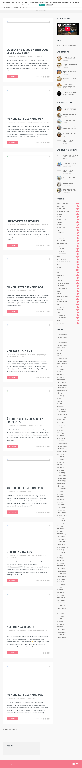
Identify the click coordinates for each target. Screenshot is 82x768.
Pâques (67, 294)
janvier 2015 (60, 629)
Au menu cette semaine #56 (25, 287)
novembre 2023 (61, 361)
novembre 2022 (61, 385)
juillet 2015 (60, 616)
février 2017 (60, 566)
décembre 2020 (61, 443)
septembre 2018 (61, 515)
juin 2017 (59, 555)
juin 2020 (59, 459)
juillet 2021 (60, 425)
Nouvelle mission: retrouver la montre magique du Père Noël (69, 86)
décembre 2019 (61, 475)
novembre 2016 (61, 573)
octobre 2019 (60, 481)
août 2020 (59, 454)
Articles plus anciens (11, 729)
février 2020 (60, 470)
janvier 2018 (60, 536)
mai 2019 (59, 494)
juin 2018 (59, 523)
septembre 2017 (61, 547)
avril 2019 (59, 496)
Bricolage (31, 225)
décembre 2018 (61, 507)
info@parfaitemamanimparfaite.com (66, 45)
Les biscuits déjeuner (69, 115)
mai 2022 (59, 398)
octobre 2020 (60, 449)
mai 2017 (59, 558)
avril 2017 (59, 560)
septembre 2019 (61, 483)
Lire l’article (12, 77)
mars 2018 (59, 531)
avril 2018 (59, 528)
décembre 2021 (61, 411)
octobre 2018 (60, 512)
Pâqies (67, 291)
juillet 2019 (60, 488)
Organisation (67, 286)
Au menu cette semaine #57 (25, 118)
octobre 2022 (60, 387)
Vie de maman (67, 323)
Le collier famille (68, 183)
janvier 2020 (60, 472)
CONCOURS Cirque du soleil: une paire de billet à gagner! (71, 157)
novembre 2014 (61, 635)
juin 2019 (59, 491)
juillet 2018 (60, 520)
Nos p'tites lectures (67, 283)
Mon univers (67, 275)
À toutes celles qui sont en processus (25, 420)
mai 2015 (59, 621)
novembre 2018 (61, 510)
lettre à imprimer (67, 259)
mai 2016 (59, 589)
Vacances (67, 320)
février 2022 (60, 406)
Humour (67, 246)
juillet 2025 (60, 340)
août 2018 (59, 518)
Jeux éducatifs (67, 254)
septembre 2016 (61, 579)
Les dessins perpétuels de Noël (70, 78)
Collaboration (67, 222)
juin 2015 (59, 619)
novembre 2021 (61, 414)
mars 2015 (59, 624)
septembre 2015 (61, 611)
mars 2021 (59, 435)
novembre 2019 (61, 478)
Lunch (67, 264)
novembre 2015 (61, 605)
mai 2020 (59, 462)
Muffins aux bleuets (20, 627)
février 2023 (60, 379)
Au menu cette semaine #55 (25, 695)
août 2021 (59, 422)
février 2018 (60, 534)
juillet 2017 (60, 552)
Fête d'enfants (67, 240)
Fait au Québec (67, 238)
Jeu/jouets (40, 355)
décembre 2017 (61, 539)
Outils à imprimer (67, 288)
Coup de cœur (32, 355)
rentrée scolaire (67, 302)
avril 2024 (59, 353)
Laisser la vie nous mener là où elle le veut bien (28, 51)
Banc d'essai (67, 206)
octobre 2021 (60, 417)
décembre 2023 (61, 358)
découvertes (67, 232)
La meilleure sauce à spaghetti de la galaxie (69, 127)
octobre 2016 (60, 576)
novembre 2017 (61, 542)
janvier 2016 (60, 600)
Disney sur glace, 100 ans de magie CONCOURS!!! (70, 164)
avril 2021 (59, 433)
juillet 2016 (60, 584)
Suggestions (67, 309)
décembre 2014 (61, 632)
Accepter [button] (42, 5)
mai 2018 (59, 526)
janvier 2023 (60, 382)
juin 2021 (59, 427)
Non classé (35, 122)
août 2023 (59, 366)
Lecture (67, 256)
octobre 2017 (60, 544)
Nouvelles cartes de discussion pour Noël (69, 58)
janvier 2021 (60, 441)
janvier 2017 (60, 568)
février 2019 (60, 502)
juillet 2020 (60, 457)
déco (67, 230)
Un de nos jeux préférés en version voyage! (70, 93)
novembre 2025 (61, 337)
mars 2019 (59, 499)
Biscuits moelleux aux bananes (69, 134)
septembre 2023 (61, 364)
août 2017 (59, 550)
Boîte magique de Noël (67, 211)
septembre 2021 (61, 419)
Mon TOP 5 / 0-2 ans (19, 552)
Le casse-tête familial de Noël (70, 72)
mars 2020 (59, 467)
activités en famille (34, 630)
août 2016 (59, 581)
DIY (67, 235)
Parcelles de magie (67, 296)
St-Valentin (67, 307)
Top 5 (18, 357)
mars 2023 (59, 377)
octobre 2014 (60, 637)
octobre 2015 (60, 608)
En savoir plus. (56, 5)
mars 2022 (59, 403)
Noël (14, 357)
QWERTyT (13, 764)
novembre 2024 (61, 345)
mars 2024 (59, 356)
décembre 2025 (61, 334)
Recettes (42, 122)
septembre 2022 (61, 390)
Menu (29, 122)
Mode (67, 272)
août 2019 (59, 486)
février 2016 (60, 597)
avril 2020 (59, 464)
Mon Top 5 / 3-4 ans (19, 351)
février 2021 (60, 438)
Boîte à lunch (67, 208)
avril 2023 (59, 374)
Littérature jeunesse (67, 262)
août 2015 (59, 613)
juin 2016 (59, 587)
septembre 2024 (61, 348)
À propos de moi (16, 7)
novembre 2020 (61, 446)
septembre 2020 (61, 451)
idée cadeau (31, 555)
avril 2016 (59, 592)
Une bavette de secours (23, 221)
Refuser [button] (49, 5)
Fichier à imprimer (67, 243)
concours (67, 224)
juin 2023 (59, 369)
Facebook (7, 7)
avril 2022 (59, 401)
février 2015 (60, 627)
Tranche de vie (67, 315)
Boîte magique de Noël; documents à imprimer (69, 108)
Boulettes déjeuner (69, 121)
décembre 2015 (61, 603)
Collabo (67, 216)
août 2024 (59, 350)
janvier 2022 (60, 409)
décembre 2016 (61, 571)
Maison (67, 267)
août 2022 (59, 393)
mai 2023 (59, 372)
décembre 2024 (61, 342)
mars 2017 (59, 563)
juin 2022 (59, 395)
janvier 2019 (60, 504)
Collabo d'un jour (34, 56)
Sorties (67, 304)
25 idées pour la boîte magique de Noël (69, 141)
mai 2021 (59, 430)
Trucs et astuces (40, 225)
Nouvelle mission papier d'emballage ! (70, 65)
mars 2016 (59, 595)
